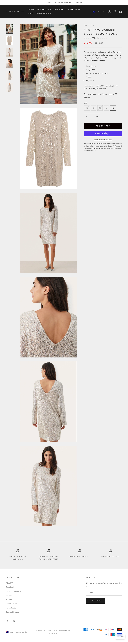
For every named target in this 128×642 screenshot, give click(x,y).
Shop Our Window (13, 591)
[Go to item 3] (9, 52)
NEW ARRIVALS (44, 9)
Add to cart (103, 126)
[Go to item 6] (9, 87)
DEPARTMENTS (74, 9)
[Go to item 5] (9, 75)
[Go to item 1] (9, 29)
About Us (10, 583)
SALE (31, 13)
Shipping (9, 595)
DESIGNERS (59, 9)
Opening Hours (12, 587)
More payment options (103, 139)
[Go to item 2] (9, 40)
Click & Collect (11, 603)
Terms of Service (12, 612)
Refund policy (11, 608)
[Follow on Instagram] (13, 620)
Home (31, 9)
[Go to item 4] (9, 64)
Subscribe (95, 601)
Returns (9, 599)
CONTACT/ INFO (43, 13)
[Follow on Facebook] (7, 620)
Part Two (89, 25)
